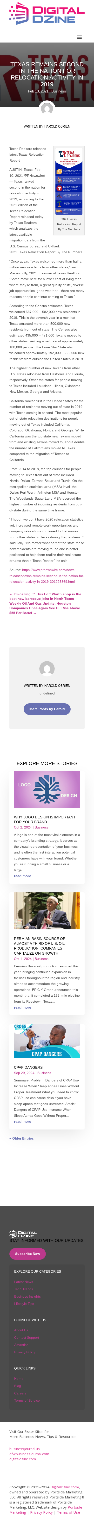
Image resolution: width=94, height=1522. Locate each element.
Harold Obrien (57, 126)
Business (58, 91)
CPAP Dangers (28, 1067)
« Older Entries (21, 1138)
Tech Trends (23, 1289)
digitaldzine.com (22, 1458)
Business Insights (27, 1296)
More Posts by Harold (47, 709)
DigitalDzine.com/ (64, 1487)
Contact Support (26, 1337)
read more (22, 876)
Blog (17, 1386)
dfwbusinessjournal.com (29, 1453)
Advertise (21, 1345)
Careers (20, 1393)
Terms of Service (27, 1400)
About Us (21, 1330)
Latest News (23, 1282)
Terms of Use (68, 1512)
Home (18, 1379)
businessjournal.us (24, 1448)
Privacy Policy (24, 1352)
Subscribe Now (27, 1254)
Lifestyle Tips (24, 1304)
